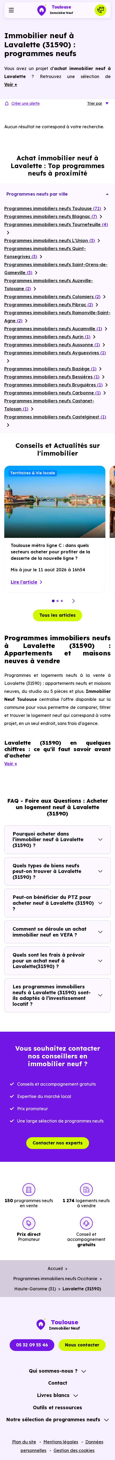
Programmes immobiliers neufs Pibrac (48, 304)
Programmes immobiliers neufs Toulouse (52, 208)
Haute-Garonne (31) (35, 1288)
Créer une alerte (25, 103)
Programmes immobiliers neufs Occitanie (55, 1278)
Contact (57, 1383)
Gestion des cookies (73, 1450)
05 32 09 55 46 (32, 1345)
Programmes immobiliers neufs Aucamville (53, 328)
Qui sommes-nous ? (53, 1371)
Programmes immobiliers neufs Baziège (50, 368)
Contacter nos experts (58, 1143)
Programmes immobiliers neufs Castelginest (55, 417)
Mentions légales (60, 1442)
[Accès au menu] (11, 10)
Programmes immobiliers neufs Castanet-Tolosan (49, 404)
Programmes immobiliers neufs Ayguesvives (55, 352)
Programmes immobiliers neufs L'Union (49, 240)
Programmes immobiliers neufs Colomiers (52, 296)
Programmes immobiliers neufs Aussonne (52, 344)
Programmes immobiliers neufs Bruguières (53, 384)
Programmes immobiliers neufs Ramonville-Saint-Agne (57, 316)
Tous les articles (57, 615)
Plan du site (24, 1442)
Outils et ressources (57, 1407)
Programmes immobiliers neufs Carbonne (52, 392)
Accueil (55, 1268)
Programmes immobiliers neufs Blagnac (50, 216)
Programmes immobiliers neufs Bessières (51, 376)
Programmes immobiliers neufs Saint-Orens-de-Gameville (56, 268)
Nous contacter (82, 1345)
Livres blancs (53, 1395)
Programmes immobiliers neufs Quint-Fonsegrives (45, 252)
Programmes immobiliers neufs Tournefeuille (56, 224)
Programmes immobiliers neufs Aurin (47, 336)
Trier (94, 103)
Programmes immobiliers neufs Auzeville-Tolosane (48, 284)
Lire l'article (24, 582)
